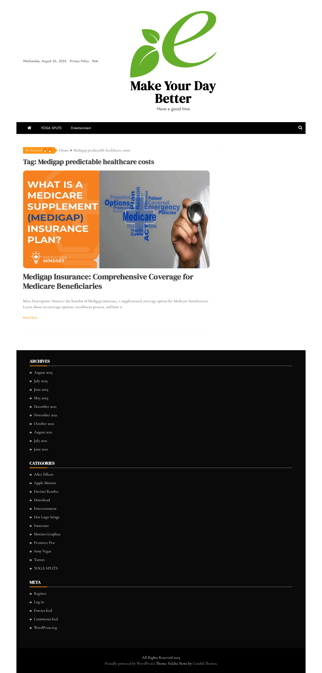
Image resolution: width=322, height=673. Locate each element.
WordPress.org (45, 627)
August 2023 (43, 372)
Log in (39, 601)
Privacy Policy (79, 61)
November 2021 (45, 415)
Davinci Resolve (46, 491)
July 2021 (40, 440)
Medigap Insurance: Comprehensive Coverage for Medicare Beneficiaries (108, 281)
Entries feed (43, 610)
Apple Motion (45, 482)
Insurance (41, 525)
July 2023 (41, 380)
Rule (95, 61)
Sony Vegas (42, 551)
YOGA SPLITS (51, 127)
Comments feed (46, 619)
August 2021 (43, 432)
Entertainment (81, 127)
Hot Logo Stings (46, 517)
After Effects (43, 474)
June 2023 (41, 389)
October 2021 (44, 423)
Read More (30, 317)
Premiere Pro (44, 542)
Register (40, 593)
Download (42, 499)
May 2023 (41, 397)
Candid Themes (205, 663)
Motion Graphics (47, 534)
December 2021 (45, 406)
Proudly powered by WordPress (129, 663)
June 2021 (41, 449)
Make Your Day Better (173, 92)
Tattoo (39, 559)
